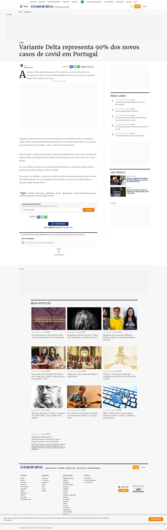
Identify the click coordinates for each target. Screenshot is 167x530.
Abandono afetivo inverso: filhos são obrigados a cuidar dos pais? (82, 336)
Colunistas (23, 493)
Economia (23, 482)
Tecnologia (66, 499)
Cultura (22, 495)
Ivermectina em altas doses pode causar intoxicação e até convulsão (47, 336)
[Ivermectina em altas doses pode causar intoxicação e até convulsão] (48, 318)
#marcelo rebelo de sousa (85, 193)
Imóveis (75, 2)
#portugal (40, 193)
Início (20, 12)
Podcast (65, 505)
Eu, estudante (88, 482)
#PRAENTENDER (68, 484)
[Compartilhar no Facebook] (71, 67)
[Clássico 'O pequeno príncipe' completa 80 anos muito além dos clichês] (120, 357)
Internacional (61, 6)
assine (70, 227)
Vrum (43, 489)
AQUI (135, 2)
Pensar (65, 503)
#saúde (31, 193)
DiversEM (23, 489)
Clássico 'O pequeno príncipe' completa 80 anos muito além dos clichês (119, 376)
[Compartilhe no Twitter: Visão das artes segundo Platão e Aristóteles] (84, 371)
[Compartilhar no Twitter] (74, 67)
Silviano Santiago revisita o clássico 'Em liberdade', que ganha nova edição (48, 415)
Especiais (66, 482)
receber (89, 210)
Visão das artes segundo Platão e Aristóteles (82, 375)
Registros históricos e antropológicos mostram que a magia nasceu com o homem (46, 439)
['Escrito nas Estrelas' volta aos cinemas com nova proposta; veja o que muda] (118, 192)
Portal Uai (45, 478)
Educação (23, 497)
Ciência (65, 493)
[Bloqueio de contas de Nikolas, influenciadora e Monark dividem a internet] (120, 318)
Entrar (145, 6)
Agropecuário (67, 510)
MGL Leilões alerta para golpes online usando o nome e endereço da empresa (119, 415)
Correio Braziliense (89, 480)
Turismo (65, 491)
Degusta (65, 497)
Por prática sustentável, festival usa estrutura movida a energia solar (82, 415)
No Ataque (66, 508)
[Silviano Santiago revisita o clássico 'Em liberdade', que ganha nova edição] (48, 396)
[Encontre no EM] (131, 6)
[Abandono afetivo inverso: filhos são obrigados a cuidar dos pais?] (84, 318)
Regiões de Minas (68, 478)
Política (22, 480)
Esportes (65, 501)
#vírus (58, 193)
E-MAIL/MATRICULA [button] (59, 254)
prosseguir (156, 519)
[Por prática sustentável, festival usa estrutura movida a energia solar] (84, 396)
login (64, 227)
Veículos (66, 2)
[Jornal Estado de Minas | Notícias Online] (42, 6)
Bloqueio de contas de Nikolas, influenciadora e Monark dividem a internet (119, 337)
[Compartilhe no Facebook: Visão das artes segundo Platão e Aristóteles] (83, 371)
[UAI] (82, 1)
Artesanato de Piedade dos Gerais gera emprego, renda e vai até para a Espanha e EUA (48, 376)
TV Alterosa (108, 2)
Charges (65, 489)
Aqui (43, 487)
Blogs (43, 484)
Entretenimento (54, 2)
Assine (137, 6)
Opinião (65, 480)
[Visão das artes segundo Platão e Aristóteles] (84, 357)
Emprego (66, 487)
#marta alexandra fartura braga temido (36, 195)
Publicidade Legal (25, 499)
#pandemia (67, 193)
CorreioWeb (87, 478)
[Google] (59, 252)
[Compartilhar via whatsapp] (78, 67)
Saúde (22, 491)
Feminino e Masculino (69, 495)
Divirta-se (66, 514)
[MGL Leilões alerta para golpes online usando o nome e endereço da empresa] (120, 396)
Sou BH (128, 2)
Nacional (23, 484)
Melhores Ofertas (94, 2)
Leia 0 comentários (58, 224)
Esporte (42, 2)
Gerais (22, 478)
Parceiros (120, 2)
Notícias (33, 2)
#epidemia (50, 193)
